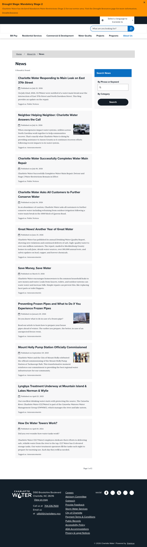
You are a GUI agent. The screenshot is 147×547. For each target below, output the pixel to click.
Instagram (132, 493)
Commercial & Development (60, 35)
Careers (69, 492)
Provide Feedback (74, 504)
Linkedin (113, 493)
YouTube (125, 493)
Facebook (106, 493)
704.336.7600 (51, 506)
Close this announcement (144, 2)
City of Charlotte (73, 513)
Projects (100, 35)
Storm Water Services (76, 509)
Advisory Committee (75, 496)
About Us (127, 35)
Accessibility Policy (75, 525)
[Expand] (20, 36)
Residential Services (32, 35)
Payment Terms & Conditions (80, 517)
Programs (113, 35)
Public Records (73, 521)
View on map (41, 500)
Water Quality (85, 35)
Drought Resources (10, 13)
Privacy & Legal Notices (77, 533)
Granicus (130, 543)
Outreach (70, 500)
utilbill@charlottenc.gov (49, 513)
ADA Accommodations (77, 529)
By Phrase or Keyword (108, 81)
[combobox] (117, 20)
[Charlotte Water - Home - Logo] (25, 29)
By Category (104, 94)
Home (19, 54)
